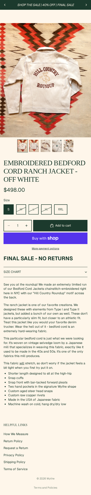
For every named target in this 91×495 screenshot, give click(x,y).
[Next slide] (86, 5)
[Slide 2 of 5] (34, 146)
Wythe (51, 478)
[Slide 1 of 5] (22, 146)
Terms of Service (16, 469)
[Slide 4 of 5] (57, 146)
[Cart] (86, 16)
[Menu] (5, 16)
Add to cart (63, 225)
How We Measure (16, 434)
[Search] (14, 16)
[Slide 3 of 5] (45, 146)
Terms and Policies (45, 487)
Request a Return (16, 448)
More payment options (45, 248)
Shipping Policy (14, 462)
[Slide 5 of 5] (68, 146)
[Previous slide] (5, 5)
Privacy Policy (14, 455)
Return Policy (13, 441)
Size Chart (12, 272)
